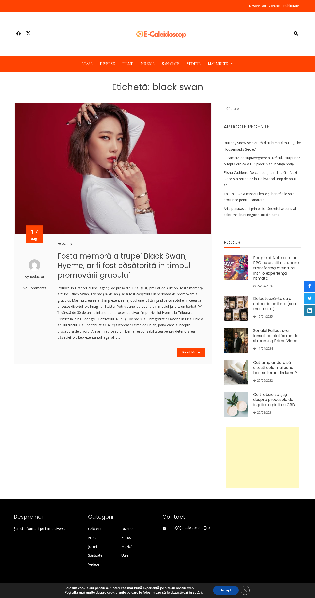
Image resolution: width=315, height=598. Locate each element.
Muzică (148, 63)
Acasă (87, 63)
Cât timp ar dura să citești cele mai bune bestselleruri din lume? (275, 368)
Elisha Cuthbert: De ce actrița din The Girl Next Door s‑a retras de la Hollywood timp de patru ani (260, 178)
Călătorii (94, 529)
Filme (127, 63)
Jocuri (92, 546)
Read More (191, 352)
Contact (274, 5)
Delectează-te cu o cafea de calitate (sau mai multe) (274, 304)
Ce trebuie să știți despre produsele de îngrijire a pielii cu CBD (274, 400)
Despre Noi (257, 5)
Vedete (194, 63)
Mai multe (218, 63)
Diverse (107, 63)
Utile (124, 555)
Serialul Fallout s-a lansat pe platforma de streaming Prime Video (275, 336)
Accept (225, 590)
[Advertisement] (262, 457)
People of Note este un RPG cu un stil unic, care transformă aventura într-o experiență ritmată (276, 268)
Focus (126, 538)
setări (197, 592)
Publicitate (291, 5)
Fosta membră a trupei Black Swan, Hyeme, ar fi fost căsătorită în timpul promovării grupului (124, 265)
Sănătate (170, 63)
